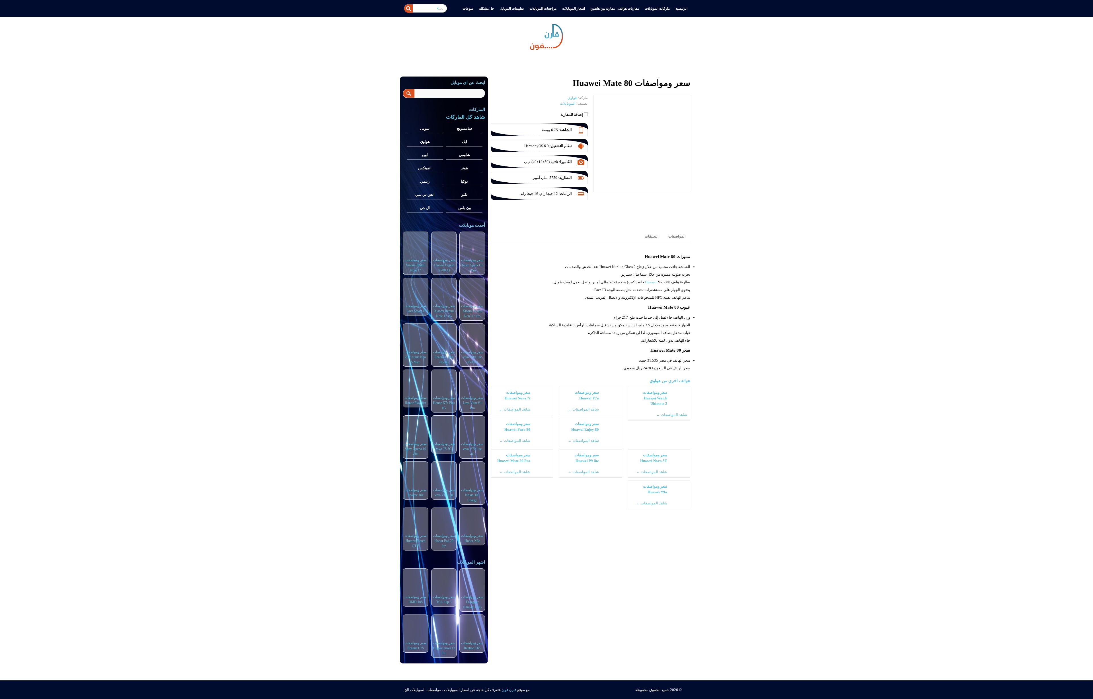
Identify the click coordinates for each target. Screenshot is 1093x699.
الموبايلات (568, 103)
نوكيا (464, 181)
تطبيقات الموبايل (512, 9)
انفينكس (425, 168)
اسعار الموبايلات (573, 9)
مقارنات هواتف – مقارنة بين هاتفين (615, 9)
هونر (464, 168)
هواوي (655, 380)
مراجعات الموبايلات (542, 9)
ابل (464, 141)
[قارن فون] (546, 36)
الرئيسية (681, 9)
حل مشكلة (486, 9)
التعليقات (652, 236)
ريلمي (425, 181)
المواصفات (677, 236)
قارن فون (509, 690)
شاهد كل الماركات (465, 117)
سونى (425, 128)
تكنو (464, 194)
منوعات (468, 9)
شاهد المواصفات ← (671, 415)
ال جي (425, 208)
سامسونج (464, 128)
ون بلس (464, 208)
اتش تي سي (425, 194)
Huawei (651, 282)
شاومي (464, 155)
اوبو (425, 155)
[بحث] (408, 8)
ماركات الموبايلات (657, 9)
